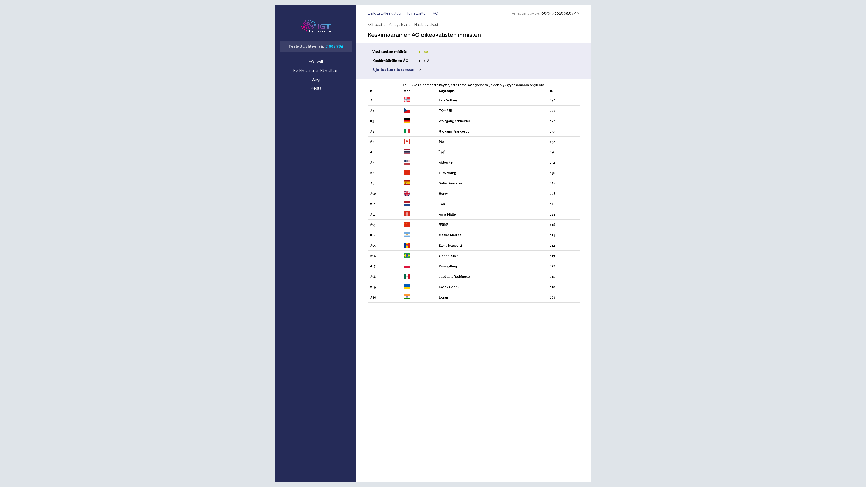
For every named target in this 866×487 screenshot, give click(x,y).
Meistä (315, 88)
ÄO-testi (316, 62)
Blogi (315, 79)
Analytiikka (398, 25)
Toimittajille (415, 13)
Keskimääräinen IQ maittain (316, 71)
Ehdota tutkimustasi (384, 13)
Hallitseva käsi (426, 25)
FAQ (434, 13)
